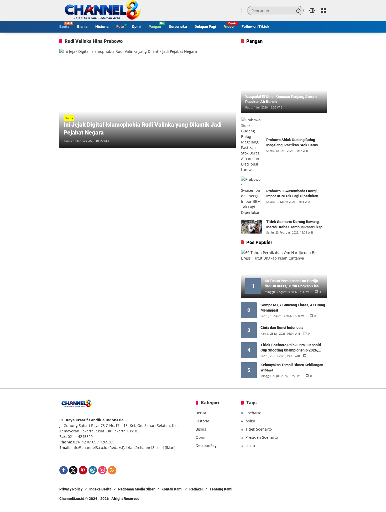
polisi (250, 420)
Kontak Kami (171, 489)
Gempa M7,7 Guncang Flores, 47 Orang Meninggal (292, 307)
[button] (298, 10)
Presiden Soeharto (262, 437)
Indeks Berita (100, 489)
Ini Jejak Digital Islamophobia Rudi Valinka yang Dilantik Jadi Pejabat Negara (143, 128)
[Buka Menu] (323, 10)
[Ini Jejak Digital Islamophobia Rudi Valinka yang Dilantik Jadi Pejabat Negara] (147, 98)
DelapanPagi (207, 445)
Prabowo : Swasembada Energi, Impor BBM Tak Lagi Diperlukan (292, 193)
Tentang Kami (221, 489)
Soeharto (253, 412)
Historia (202, 420)
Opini (200, 437)
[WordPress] (92, 470)
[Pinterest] (83, 470)
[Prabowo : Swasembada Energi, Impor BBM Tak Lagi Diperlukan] (251, 196)
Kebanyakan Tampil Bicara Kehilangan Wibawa (291, 367)
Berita (69, 118)
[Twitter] (73, 470)
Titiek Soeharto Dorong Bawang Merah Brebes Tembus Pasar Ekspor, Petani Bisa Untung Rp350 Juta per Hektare (296, 225)
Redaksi (196, 489)
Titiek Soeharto (259, 429)
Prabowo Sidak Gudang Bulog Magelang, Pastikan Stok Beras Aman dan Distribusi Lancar (292, 143)
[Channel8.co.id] (101, 10)
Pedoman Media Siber (136, 489)
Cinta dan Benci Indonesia (281, 327)
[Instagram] (102, 470)
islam (250, 445)
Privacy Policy (70, 489)
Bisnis (201, 429)
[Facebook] (63, 470)
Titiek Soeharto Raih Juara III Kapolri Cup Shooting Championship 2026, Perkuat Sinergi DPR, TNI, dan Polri (290, 348)
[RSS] (112, 470)
